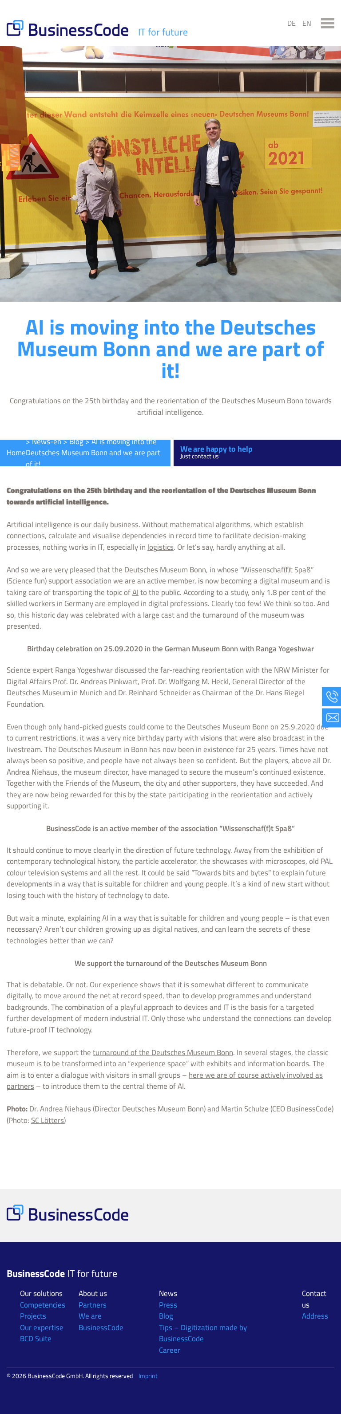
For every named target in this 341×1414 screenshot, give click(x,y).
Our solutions (41, 1293)
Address (315, 1316)
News (168, 1293)
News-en (46, 441)
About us (93, 1293)
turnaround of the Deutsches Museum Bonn (163, 1052)
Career (169, 1350)
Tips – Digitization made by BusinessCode (203, 1333)
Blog (76, 441)
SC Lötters (47, 1120)
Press (168, 1305)
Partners (93, 1305)
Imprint (148, 1375)
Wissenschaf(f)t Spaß (277, 569)
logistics (160, 547)
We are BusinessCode (101, 1321)
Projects (33, 1316)
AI (135, 592)
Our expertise (41, 1327)
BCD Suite (36, 1338)
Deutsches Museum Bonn (165, 569)
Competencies (42, 1305)
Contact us (314, 1299)
